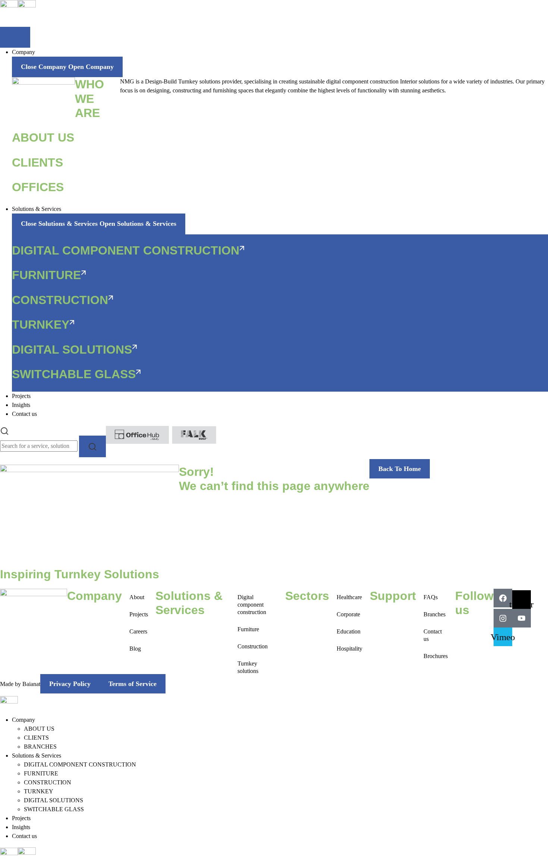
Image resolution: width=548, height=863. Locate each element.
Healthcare (349, 597)
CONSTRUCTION (47, 782)
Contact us (432, 635)
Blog (135, 648)
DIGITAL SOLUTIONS (53, 800)
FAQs (430, 597)
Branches (434, 614)
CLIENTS (36, 737)
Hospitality (349, 648)
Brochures (435, 656)
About (136, 597)
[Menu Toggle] (15, 37)
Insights (21, 827)
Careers (138, 631)
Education (348, 631)
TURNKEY (38, 791)
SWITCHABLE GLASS (54, 809)
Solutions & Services (36, 755)
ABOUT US (39, 729)
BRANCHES (40, 746)
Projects (138, 614)
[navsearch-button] (4, 430)
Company (23, 720)
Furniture (248, 629)
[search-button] (92, 446)
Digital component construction (251, 604)
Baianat (31, 684)
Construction (252, 646)
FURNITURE (41, 773)
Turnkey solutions (247, 667)
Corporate (348, 614)
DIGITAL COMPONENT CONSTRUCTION (80, 764)
